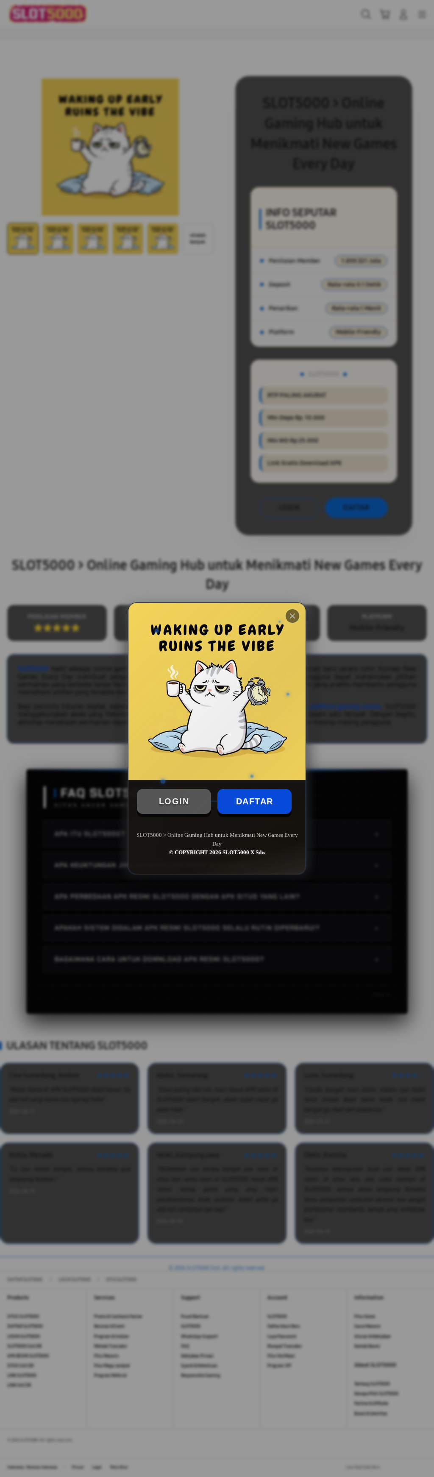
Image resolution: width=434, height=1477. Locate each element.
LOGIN (174, 801)
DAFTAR (254, 801)
